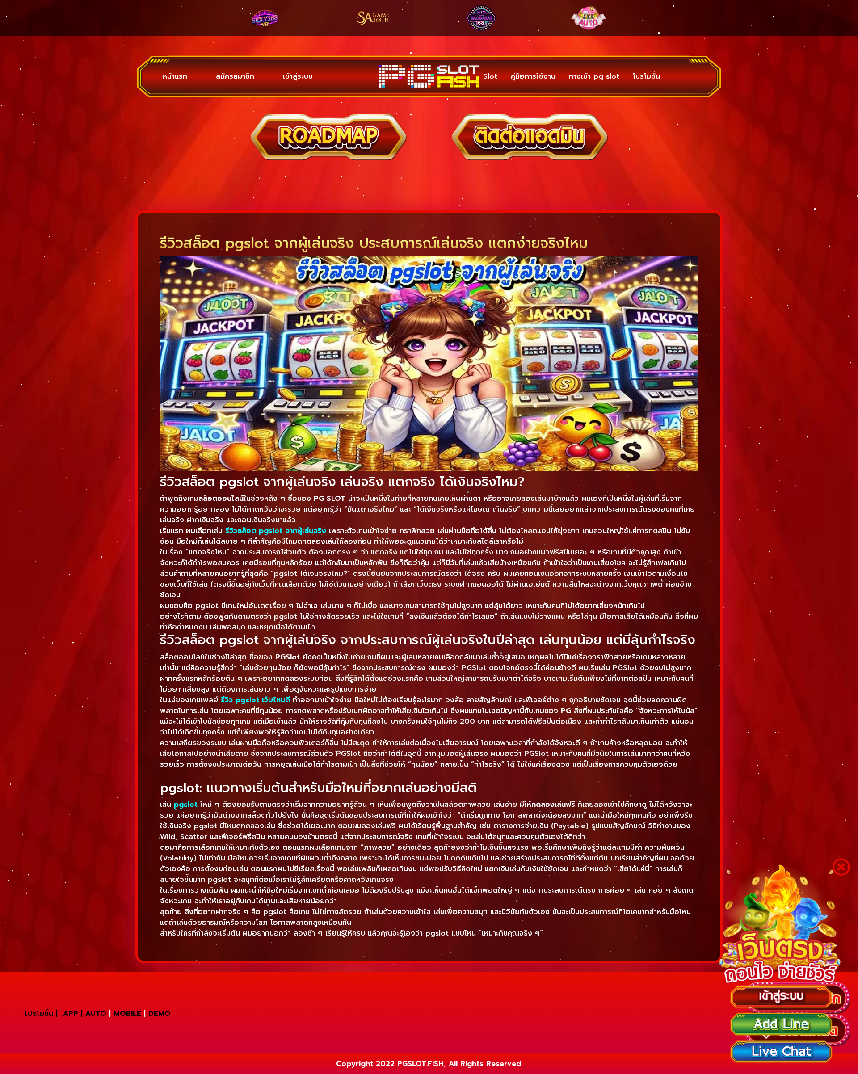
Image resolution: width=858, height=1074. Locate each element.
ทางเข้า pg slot (594, 76)
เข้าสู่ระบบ (298, 76)
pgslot (186, 804)
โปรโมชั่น (646, 76)
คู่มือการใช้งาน (533, 76)
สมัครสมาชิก (235, 76)
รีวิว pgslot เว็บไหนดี (255, 700)
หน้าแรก (175, 76)
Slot (490, 76)
